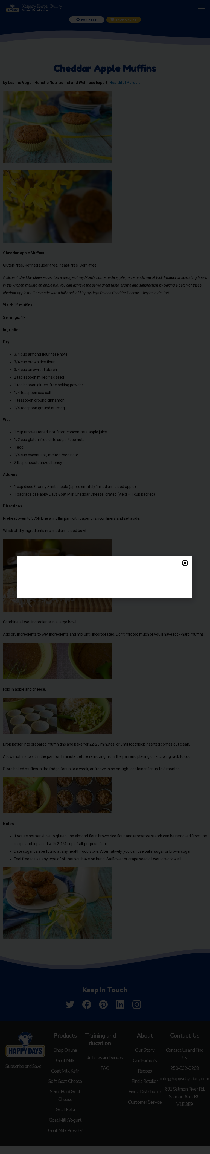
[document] (105, 577)
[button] (185, 563)
